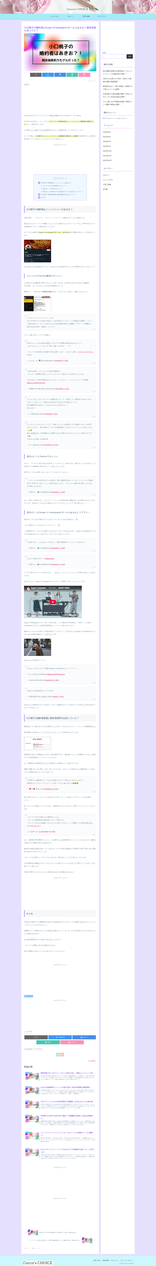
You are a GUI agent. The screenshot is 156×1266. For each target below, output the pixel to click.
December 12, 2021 (58, 492)
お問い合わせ (97, 1260)
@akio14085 (49, 559)
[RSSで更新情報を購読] (62, 1054)
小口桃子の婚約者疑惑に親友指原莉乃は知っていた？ (58, 194)
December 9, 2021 (51, 414)
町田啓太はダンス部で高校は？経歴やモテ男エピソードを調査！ (117, 87)
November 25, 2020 (52, 680)
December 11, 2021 (51, 445)
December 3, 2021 (62, 389)
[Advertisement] (60, 98)
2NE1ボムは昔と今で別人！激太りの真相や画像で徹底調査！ (117, 80)
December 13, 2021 (51, 789)
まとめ (43, 197)
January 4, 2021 (58, 696)
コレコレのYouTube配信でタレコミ (54, 186)
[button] (84, 75)
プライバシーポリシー (126, 1260)
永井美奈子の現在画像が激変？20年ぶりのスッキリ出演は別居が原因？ (117, 95)
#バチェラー (82, 352)
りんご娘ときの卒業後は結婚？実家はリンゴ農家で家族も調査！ (117, 103)
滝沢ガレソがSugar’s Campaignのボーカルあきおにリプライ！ (63, 191)
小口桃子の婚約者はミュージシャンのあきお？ (56, 183)
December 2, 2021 (61, 361)
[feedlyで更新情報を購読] (58, 1054)
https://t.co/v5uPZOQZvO (36, 383)
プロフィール (114, 1260)
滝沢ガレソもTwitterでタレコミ (53, 188)
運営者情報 (106, 1260)
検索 (104, 53)
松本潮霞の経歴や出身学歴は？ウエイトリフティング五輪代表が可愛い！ (117, 72)
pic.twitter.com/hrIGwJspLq (55, 674)
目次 (58, 178)
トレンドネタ (29, 996)
